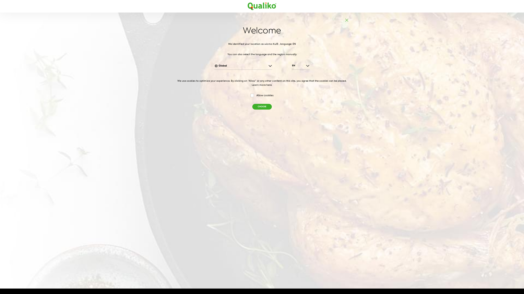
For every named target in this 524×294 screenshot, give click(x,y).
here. (269, 85)
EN (293, 66)
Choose (262, 107)
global (223, 66)
